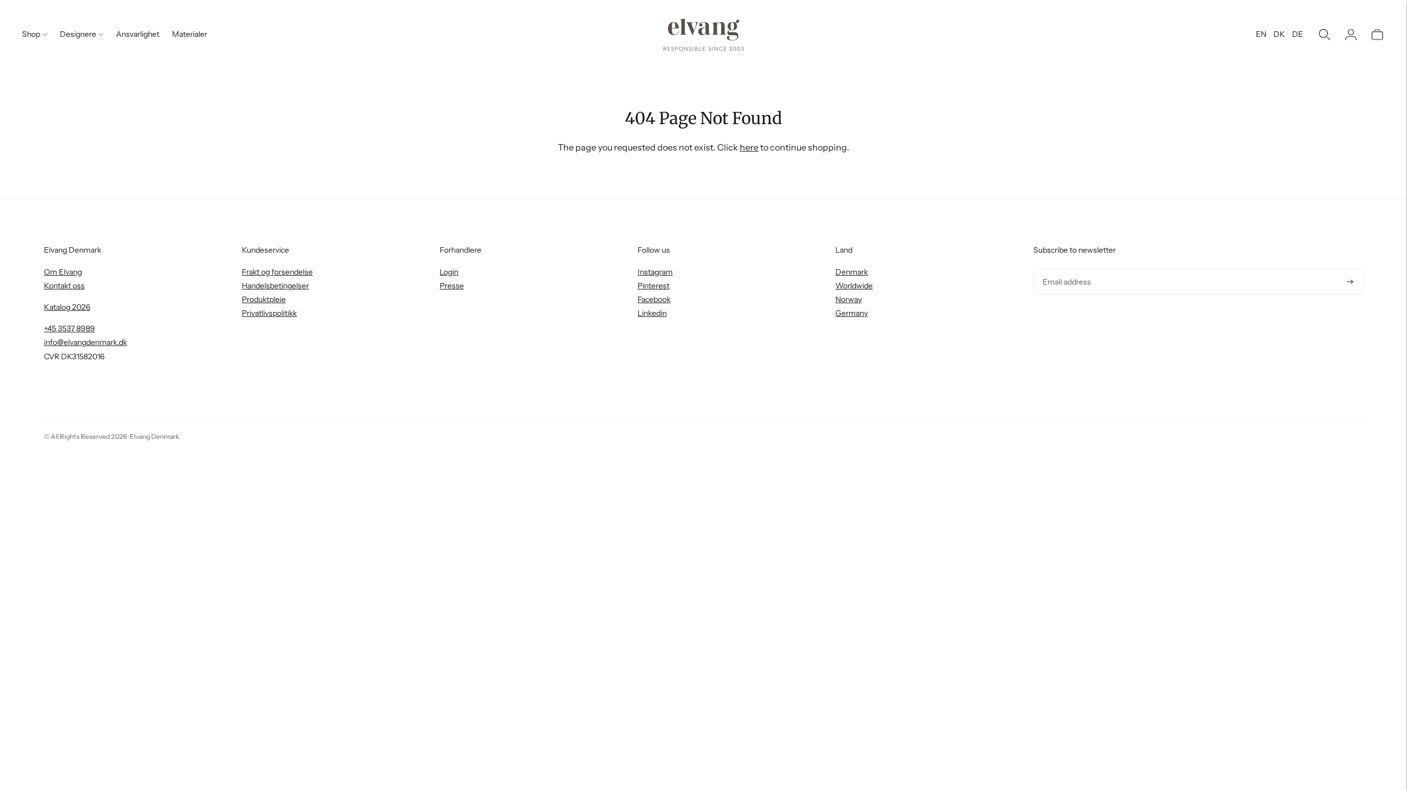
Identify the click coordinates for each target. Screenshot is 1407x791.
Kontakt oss (64, 286)
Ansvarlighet (137, 34)
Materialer (189, 34)
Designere (78, 34)
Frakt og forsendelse (277, 272)
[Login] (1351, 35)
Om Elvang (63, 272)
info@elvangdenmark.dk (85, 342)
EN (1261, 34)
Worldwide (854, 286)
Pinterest (653, 286)
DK (1279, 34)
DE (1297, 34)
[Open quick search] (1324, 35)
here (749, 147)
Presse (452, 286)
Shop (31, 34)
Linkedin (652, 313)
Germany (851, 313)
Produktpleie (264, 299)
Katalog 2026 (67, 307)
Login (449, 272)
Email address (1065, 269)
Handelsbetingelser (275, 286)
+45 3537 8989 (69, 328)
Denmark (851, 272)
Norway (848, 299)
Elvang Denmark (154, 436)
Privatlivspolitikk (269, 313)
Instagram (655, 272)
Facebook (654, 299)
